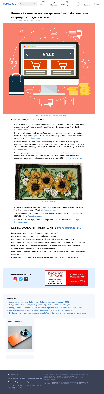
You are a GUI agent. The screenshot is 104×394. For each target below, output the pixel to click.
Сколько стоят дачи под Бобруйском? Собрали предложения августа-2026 (39, 302)
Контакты (87, 5)
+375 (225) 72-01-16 (15, 385)
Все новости (42, 5)
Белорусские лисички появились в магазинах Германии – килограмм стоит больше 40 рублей (46, 308)
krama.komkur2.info (69, 228)
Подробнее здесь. (21, 129)
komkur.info (73, 376)
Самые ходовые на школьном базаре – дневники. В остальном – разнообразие (40, 310)
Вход (97, 4)
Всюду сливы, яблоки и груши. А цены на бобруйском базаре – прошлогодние (40, 305)
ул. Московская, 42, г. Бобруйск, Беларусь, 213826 (25, 378)
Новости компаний (64, 5)
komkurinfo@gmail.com (34, 385)
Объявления (54, 5)
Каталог (78, 5)
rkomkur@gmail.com (14, 389)
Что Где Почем (28, 21)
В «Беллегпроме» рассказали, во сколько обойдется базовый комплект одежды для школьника (47, 313)
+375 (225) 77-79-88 (15, 387)
